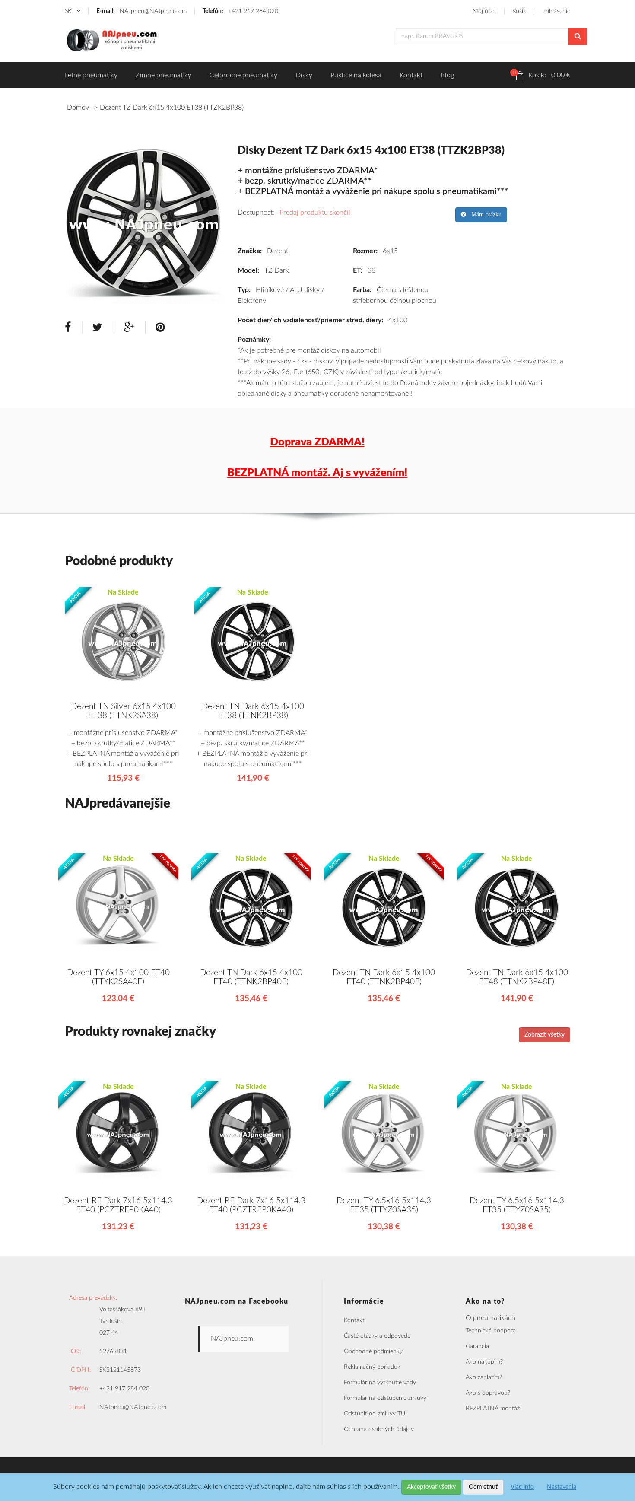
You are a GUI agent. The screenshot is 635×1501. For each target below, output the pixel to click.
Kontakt (411, 75)
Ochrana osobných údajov (379, 1429)
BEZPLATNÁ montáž (493, 1409)
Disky (303, 75)
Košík (519, 11)
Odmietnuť (483, 1487)
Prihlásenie (556, 11)
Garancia (477, 1346)
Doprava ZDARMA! (317, 442)
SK (69, 11)
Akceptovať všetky (431, 1487)
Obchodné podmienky (373, 1351)
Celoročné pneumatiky (243, 75)
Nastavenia (561, 1487)
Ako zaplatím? (484, 1377)
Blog (447, 75)
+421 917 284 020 (240, 11)
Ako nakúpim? (484, 1362)
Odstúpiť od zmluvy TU (374, 1414)
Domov (78, 107)
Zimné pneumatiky (163, 75)
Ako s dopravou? (488, 1393)
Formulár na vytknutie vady (380, 1383)
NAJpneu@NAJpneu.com (141, 11)
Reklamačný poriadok (372, 1367)
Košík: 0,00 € (541, 74)
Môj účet (484, 11)
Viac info (522, 1487)
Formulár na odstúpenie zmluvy (385, 1398)
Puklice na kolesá (355, 75)
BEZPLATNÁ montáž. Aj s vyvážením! (317, 472)
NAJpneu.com (232, 1338)
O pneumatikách (490, 1317)
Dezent (277, 251)
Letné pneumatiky (91, 75)
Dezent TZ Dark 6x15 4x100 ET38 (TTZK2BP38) (172, 107)
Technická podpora (491, 1331)
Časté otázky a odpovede (377, 1336)
